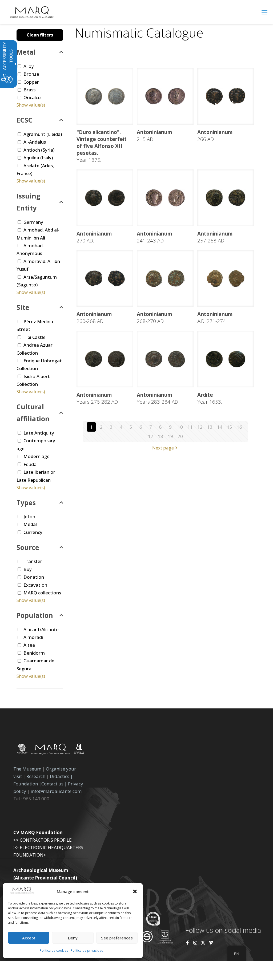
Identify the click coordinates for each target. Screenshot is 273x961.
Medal (30, 524)
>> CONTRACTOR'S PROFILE (42, 840)
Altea (29, 645)
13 (209, 427)
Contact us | (54, 784)
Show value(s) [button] (31, 105)
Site (23, 307)
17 (150, 436)
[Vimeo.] (210, 942)
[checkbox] (19, 66)
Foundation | (27, 784)
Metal (26, 51)
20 (180, 436)
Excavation (35, 585)
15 (229, 427)
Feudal (30, 464)
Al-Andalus (34, 142)
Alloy (28, 66)
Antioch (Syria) (38, 150)
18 (160, 436)
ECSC (25, 119)
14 (219, 427)
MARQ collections (42, 593)
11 (190, 427)
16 (239, 427)
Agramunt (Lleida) (42, 134)
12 (200, 427)
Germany (33, 222)
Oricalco (32, 97)
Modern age (36, 456)
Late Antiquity (38, 433)
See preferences (117, 937)
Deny (73, 937)
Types (26, 502)
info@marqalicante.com (56, 791)
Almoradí (33, 637)
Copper (31, 82)
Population (35, 615)
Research (35, 776)
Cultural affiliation (33, 412)
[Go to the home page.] (32, 12)
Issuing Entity (29, 201)
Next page (163, 448)
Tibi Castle (34, 337)
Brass (29, 90)
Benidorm (34, 653)
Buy (27, 569)
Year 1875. (102, 146)
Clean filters (40, 35)
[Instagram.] (195, 942)
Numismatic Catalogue (139, 32)
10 (180, 427)
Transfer (32, 561)
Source (28, 547)
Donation (33, 577)
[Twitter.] (203, 942)
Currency (32, 532)
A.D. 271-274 (215, 318)
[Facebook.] (187, 942)
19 (170, 436)
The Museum (27, 769)
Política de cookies (54, 950)
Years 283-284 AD (157, 398)
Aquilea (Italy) (38, 158)
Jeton (29, 516)
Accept (28, 937)
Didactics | (61, 776)
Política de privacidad (87, 950)
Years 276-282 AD (97, 398)
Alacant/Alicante (41, 629)
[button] (135, 891)
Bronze (31, 74)
